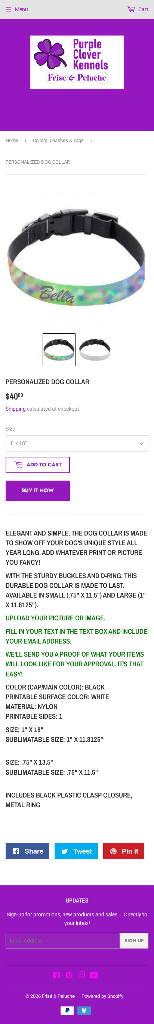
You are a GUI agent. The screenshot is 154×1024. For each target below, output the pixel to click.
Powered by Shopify (102, 996)
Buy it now (38, 490)
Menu (21, 9)
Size (10, 429)
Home (12, 140)
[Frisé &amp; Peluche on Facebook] (56, 976)
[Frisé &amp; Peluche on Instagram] (81, 976)
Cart (142, 9)
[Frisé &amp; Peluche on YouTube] (94, 976)
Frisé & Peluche (58, 996)
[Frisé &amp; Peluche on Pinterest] (69, 976)
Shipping (16, 409)
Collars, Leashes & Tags (58, 140)
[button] (59, 349)
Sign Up (134, 940)
